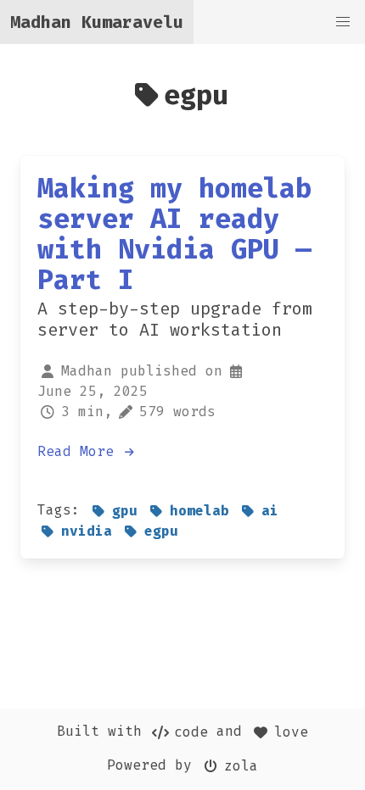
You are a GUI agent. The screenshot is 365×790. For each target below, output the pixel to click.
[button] (343, 22)
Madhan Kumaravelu (96, 22)
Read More (79, 451)
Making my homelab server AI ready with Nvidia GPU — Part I (174, 234)
